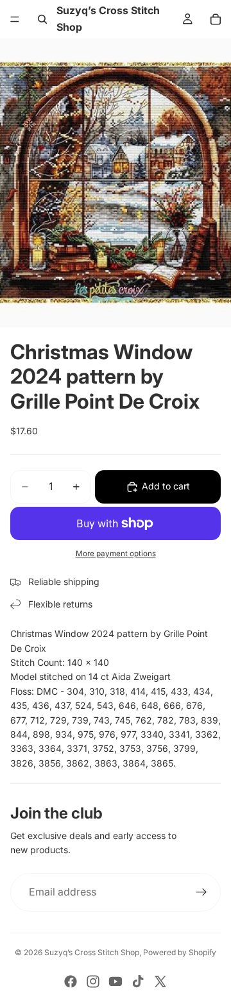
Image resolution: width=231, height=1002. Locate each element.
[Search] (42, 19)
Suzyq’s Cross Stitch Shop (91, 952)
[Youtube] (115, 981)
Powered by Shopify (179, 952)
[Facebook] (70, 981)
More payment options (116, 553)
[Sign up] (201, 892)
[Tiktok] (138, 981)
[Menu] (15, 19)
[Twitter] (160, 981)
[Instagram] (93, 981)
